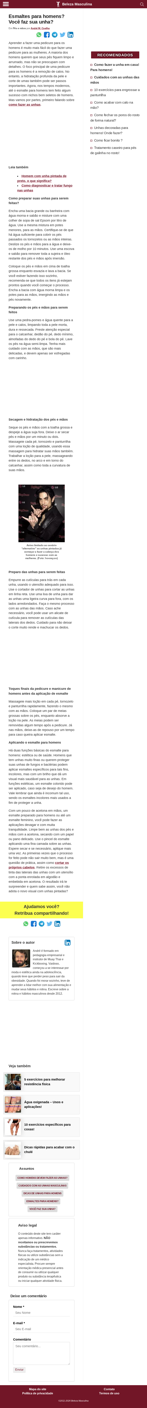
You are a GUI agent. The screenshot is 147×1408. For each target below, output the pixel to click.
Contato (109, 1389)
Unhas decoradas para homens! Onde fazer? (109, 130)
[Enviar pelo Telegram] (55, 35)
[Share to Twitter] (62, 35)
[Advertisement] (41, 135)
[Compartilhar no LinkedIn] (70, 35)
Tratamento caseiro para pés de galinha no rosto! (113, 150)
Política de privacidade (37, 1393)
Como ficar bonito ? (108, 140)
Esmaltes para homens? (42, 1201)
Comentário (22, 1339)
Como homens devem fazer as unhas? (42, 1177)
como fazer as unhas (25, 104)
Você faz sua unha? (42, 1208)
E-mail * (19, 1323)
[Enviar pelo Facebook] (47, 35)
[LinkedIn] (67, 942)
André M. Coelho (40, 28)
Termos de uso (109, 1393)
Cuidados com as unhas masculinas (42, 1185)
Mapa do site (37, 1389)
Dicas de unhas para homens (42, 1193)
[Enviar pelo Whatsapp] (39, 35)
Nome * (18, 1307)
